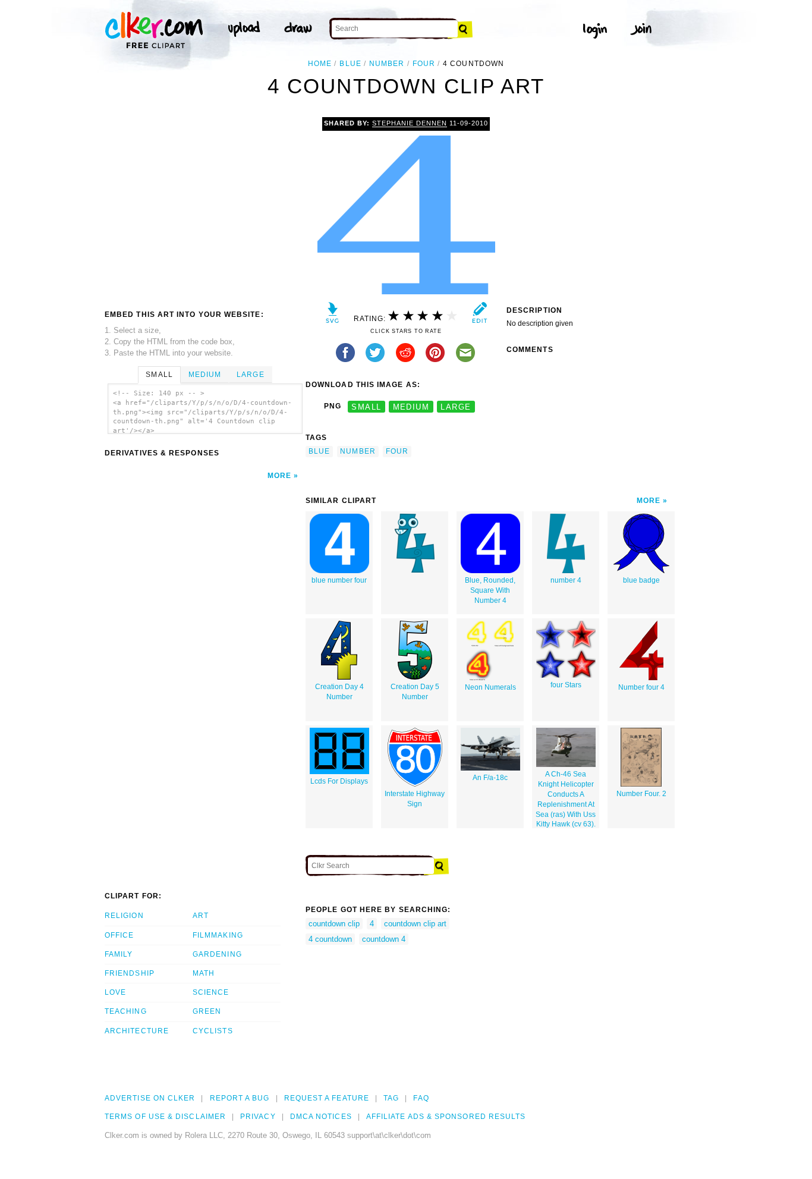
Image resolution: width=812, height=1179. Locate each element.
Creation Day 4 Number (339, 692)
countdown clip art (415, 923)
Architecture (137, 1031)
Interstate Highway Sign (415, 799)
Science (211, 992)
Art (201, 915)
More (279, 475)
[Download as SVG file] (332, 315)
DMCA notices (321, 1116)
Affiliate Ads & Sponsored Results (446, 1116)
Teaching (126, 1011)
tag (391, 1098)
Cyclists (213, 1031)
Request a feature (326, 1098)
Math (204, 973)
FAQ (421, 1098)
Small (159, 374)
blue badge (641, 580)
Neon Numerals (490, 687)
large (455, 406)
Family (119, 954)
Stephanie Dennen (409, 123)
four (424, 63)
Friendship (130, 973)
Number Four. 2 (641, 794)
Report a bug (240, 1098)
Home (320, 63)
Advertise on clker (150, 1098)
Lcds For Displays (339, 781)
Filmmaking (218, 935)
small (366, 406)
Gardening (217, 954)
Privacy (258, 1116)
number (386, 63)
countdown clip (334, 923)
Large (250, 374)
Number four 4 (641, 687)
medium (411, 406)
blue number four (339, 580)
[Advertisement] (204, 206)
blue (350, 63)
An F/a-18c (490, 778)
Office (119, 935)
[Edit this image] (479, 315)
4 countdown (330, 939)
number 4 (565, 580)
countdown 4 (383, 939)
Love (115, 992)
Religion (124, 915)
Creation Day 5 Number (415, 692)
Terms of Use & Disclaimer (165, 1116)
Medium (204, 374)
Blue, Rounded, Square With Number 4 (490, 590)
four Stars (565, 685)
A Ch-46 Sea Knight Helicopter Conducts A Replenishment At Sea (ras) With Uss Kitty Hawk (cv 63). (566, 799)
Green (207, 1011)
